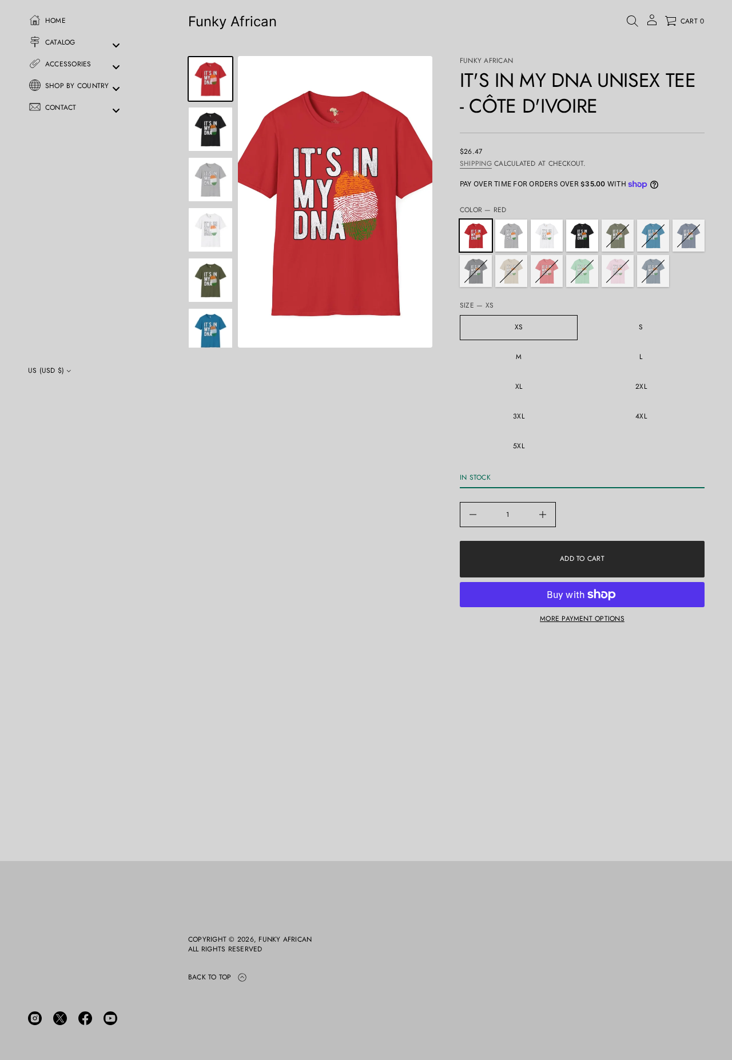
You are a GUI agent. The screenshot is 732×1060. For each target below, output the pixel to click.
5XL (518, 446)
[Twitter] (60, 1018)
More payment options (582, 618)
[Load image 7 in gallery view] (210, 330)
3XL (518, 416)
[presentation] (335, 202)
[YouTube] (110, 1018)
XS (519, 327)
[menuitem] (80, 23)
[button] (632, 21)
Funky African (232, 21)
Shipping (476, 163)
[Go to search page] (632, 21)
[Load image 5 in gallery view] (210, 230)
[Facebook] (85, 1018)
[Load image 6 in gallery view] (210, 280)
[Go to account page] (652, 24)
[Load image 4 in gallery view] (210, 179)
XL (518, 386)
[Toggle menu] (116, 45)
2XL (641, 386)
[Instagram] (34, 1018)
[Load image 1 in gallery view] (210, 79)
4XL (641, 416)
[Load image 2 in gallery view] (210, 129)
